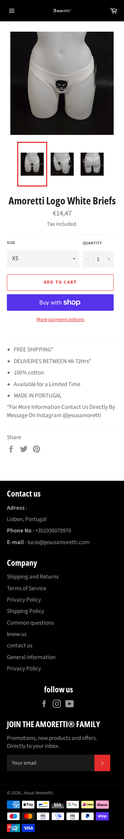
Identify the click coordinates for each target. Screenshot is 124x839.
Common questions (30, 623)
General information (31, 657)
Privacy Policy (24, 600)
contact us (19, 645)
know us (17, 634)
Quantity (92, 243)
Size (11, 243)
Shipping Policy (25, 611)
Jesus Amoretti (38, 792)
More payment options (60, 319)
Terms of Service (26, 588)
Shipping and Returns (33, 577)
